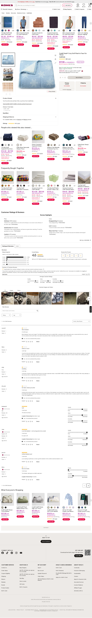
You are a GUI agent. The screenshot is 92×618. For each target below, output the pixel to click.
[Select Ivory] (36, 185)
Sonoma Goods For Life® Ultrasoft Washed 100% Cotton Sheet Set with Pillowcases (69, 188)
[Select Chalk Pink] (51, 185)
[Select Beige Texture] (64, 30)
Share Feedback (46, 541)
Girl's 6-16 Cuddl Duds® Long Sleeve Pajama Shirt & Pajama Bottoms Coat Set (69, 510)
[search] (16, 5)
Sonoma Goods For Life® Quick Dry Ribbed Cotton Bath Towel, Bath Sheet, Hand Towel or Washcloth (53, 33)
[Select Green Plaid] (51, 507)
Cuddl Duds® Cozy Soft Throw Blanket (52, 510)
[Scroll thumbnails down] (10, 94)
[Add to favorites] (55, 55)
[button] (65, 59)
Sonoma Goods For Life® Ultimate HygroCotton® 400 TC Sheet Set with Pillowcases (38, 188)
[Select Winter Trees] (2, 507)
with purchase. (26, 1)
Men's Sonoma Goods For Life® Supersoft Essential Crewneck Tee (23, 33)
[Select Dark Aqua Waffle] (36, 30)
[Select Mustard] (21, 30)
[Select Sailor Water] (70, 30)
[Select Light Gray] (39, 185)
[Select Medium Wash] (79, 30)
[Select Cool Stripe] (58, 507)
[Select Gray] (21, 145)
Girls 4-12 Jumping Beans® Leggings (83, 33)
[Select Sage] (5, 30)
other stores (69, 89)
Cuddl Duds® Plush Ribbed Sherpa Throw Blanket (22, 507)
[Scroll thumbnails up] (6, 94)
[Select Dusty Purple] (48, 30)
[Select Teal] (64, 145)
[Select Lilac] (64, 185)
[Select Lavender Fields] (33, 185)
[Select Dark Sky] (18, 30)
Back (3, 12)
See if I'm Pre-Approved (64, 72)
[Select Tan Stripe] (70, 185)
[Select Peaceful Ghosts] (21, 185)
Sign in (60, 68)
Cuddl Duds (29, 12)
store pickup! (41, 1)
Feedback (90, 309)
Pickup (67, 83)
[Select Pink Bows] (67, 507)
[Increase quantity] (65, 77)
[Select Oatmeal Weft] (51, 30)
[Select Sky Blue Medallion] (39, 30)
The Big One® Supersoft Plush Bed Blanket (6, 148)
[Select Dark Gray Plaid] (5, 507)
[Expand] (55, 62)
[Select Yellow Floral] (48, 507)
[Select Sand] (51, 145)
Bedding (8, 12)
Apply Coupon (80, 61)
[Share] (55, 59)
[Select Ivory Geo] (12, 145)
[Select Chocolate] (55, 145)
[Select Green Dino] (85, 507)
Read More (5, 113)
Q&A (17, 246)
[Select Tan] (18, 145)
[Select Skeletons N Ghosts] (24, 185)
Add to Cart (5, 44)
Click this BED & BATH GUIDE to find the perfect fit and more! (17, 104)
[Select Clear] (55, 185)
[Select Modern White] (67, 30)
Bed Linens (13, 12)
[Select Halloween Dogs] (18, 185)
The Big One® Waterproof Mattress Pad (83, 185)
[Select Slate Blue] (67, 145)
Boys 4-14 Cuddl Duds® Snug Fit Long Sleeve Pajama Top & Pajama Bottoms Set (83, 510)
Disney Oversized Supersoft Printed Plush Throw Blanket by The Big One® (37, 145)
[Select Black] (70, 145)
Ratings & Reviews (8, 246)
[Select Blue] (2, 30)
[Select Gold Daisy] (85, 30)
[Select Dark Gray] (9, 145)
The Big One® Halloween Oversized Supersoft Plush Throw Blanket (23, 188)
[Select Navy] (2, 145)
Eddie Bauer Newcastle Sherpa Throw (23, 148)
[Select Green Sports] (79, 507)
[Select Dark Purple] (24, 30)
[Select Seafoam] (55, 30)
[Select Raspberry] (9, 30)
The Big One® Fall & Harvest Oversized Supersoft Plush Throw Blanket (7, 188)
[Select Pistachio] (48, 185)
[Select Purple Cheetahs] (73, 507)
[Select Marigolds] (2, 185)
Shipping (83, 83)
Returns (25, 119)
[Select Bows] (55, 507)
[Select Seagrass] (67, 185)
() (10, 41)
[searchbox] (37, 5)
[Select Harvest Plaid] (9, 185)
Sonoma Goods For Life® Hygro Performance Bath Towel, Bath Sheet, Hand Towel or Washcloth (37, 33)
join (64, 68)
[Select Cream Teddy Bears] (70, 507)
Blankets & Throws (21, 12)
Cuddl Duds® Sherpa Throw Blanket (7, 510)
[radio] (67, 86)
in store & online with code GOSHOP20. (61, 1)
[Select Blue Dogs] (64, 507)
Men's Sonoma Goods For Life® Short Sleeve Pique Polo (69, 33)
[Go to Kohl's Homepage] (7, 5)
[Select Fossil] (58, 185)
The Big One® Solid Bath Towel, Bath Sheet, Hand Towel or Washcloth (7, 33)
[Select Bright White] (5, 145)
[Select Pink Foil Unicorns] (82, 30)
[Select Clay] (33, 30)
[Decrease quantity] (60, 77)
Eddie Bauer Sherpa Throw (83, 145)
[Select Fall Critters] (5, 185)
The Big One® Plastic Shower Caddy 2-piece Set (53, 188)
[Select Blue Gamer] (82, 507)
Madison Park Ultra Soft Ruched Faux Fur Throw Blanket (68, 148)
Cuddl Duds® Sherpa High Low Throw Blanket (37, 507)
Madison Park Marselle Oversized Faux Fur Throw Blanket (53, 148)
